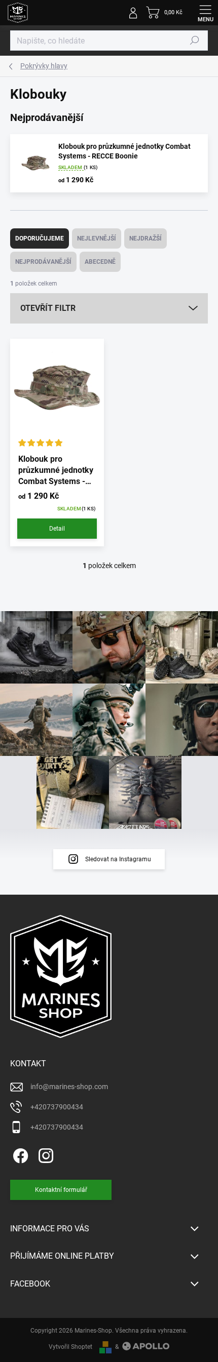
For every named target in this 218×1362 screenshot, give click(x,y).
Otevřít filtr (48, 308)
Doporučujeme (39, 238)
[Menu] (205, 12)
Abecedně (100, 261)
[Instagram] (44, 1154)
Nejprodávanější (43, 261)
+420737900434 (56, 1107)
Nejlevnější (96, 238)
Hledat (195, 40)
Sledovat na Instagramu (118, 859)
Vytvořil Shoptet (70, 1346)
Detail (57, 528)
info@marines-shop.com (69, 1087)
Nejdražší (145, 238)
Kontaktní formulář (61, 1189)
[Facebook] (19, 1154)
